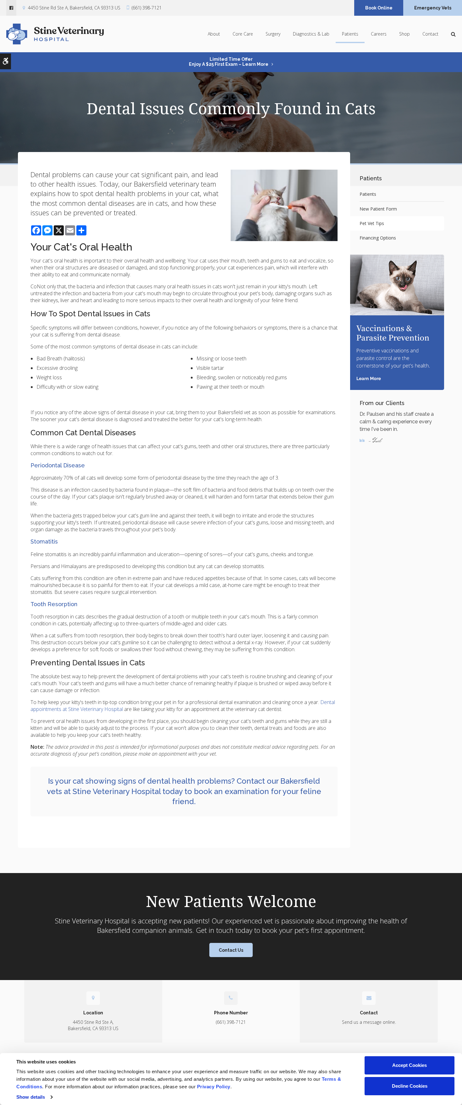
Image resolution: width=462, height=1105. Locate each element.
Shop (404, 34)
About (214, 34)
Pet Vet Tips (372, 223)
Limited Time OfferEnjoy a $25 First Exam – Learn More (228, 62)
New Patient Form (378, 209)
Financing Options (378, 238)
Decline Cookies (409, 1086)
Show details (30, 1097)
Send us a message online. (369, 1022)
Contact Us (231, 950)
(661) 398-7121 (147, 8)
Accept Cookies (409, 1065)
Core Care (243, 34)
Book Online (379, 7)
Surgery (273, 34)
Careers (379, 34)
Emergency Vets (432, 7)
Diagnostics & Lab (311, 34)
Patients (350, 34)
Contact (430, 34)
